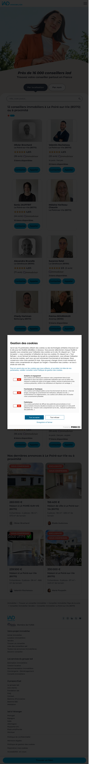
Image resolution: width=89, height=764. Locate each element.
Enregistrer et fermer (44, 422)
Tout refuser (54, 417)
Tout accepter (34, 417)
